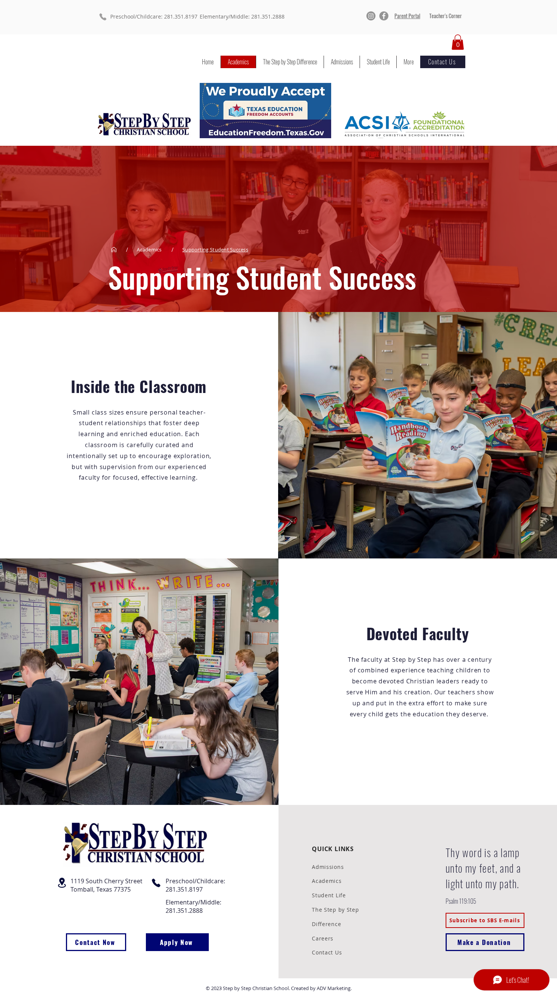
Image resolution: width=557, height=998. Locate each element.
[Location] (62, 883)
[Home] (114, 249)
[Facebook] (383, 15)
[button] (457, 42)
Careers (322, 938)
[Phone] (103, 16)
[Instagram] (371, 15)
